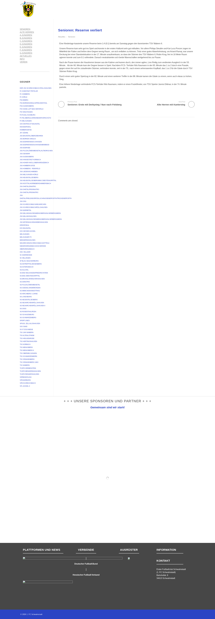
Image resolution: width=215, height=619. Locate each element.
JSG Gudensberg (27, 157)
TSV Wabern (25, 365)
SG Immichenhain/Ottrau (30, 291)
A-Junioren (26, 35)
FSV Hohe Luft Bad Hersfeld (31, 109)
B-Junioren (26, 38)
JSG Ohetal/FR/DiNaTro (29, 192)
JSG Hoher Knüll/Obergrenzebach (34, 163)
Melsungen (24, 234)
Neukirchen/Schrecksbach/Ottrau (34, 243)
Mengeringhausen (27, 240)
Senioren (71, 37)
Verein (23, 62)
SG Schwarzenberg (28, 317)
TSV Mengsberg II (27, 350)
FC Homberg (25, 94)
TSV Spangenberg (27, 359)
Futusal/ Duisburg (27, 115)
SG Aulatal (24, 270)
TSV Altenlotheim (27, 335)
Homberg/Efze (26, 130)
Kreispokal (24, 225)
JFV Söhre (24, 133)
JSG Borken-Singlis (28, 139)
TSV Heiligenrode (27, 338)
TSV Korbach (25, 344)
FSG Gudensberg (27, 106)
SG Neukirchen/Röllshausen (32, 303)
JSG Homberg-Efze (27, 165)
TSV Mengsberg (26, 347)
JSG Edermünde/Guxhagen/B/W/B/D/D (34, 145)
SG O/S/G (23, 309)
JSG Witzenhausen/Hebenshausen (34, 222)
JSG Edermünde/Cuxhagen (31, 142)
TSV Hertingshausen (28, 341)
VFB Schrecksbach (28, 383)
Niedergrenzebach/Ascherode (33, 246)
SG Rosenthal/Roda (28, 311)
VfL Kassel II (25, 386)
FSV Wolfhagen (26, 112)
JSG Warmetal (25, 210)
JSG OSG (23, 201)
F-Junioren (26, 50)
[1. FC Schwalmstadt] (36, 9)
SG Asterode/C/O (26, 267)
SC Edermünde (26, 255)
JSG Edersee (25, 148)
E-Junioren (26, 47)
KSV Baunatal (25, 228)
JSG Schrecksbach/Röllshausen (33, 207)
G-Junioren (26, 53)
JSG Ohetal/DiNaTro (28, 186)
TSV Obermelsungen (28, 353)
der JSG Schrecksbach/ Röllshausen (35, 88)
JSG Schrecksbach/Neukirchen (33, 204)
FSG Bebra (24, 100)
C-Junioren (26, 41)
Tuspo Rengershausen (29, 374)
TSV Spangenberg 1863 (29, 362)
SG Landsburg (26, 297)
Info (22, 59)
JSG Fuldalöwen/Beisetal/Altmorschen (36, 151)
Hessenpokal (25, 127)
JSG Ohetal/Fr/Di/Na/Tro (29, 189)
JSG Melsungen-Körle (29, 174)
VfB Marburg (25, 380)
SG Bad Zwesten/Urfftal (30, 276)
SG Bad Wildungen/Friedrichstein (34, 273)
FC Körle (23, 97)
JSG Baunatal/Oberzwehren (31, 136)
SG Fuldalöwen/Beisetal (30, 285)
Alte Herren (27, 32)
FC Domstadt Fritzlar (29, 91)
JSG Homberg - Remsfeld (30, 168)
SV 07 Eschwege (26, 329)
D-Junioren (26, 44)
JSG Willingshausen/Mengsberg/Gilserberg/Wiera (41, 219)
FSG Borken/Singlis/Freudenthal (33, 103)
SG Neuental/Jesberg (29, 300)
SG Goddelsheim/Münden (30, 288)
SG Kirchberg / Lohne (29, 294)
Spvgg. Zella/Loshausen (30, 323)
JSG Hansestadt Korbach (30, 160)
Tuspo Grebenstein (28, 368)
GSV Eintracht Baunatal (30, 124)
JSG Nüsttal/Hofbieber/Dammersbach (35, 183)
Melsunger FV (26, 237)
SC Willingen (25, 258)
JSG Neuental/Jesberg (29, 177)
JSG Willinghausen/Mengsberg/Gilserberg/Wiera (40, 213)
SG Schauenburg (27, 314)
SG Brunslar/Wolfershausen (32, 279)
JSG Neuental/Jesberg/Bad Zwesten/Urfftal (38, 180)
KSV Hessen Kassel (28, 231)
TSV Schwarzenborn (28, 356)
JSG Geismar (25, 154)
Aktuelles (61, 37)
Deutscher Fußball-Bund (86, 564)
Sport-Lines (25, 320)
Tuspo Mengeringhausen (30, 371)
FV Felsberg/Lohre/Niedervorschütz (35, 118)
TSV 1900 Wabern (26, 332)
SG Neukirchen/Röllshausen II (32, 306)
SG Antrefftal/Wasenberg (31, 264)
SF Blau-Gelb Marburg (29, 261)
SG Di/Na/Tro (25, 282)
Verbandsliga (25, 377)
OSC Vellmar (25, 252)
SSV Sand (23, 326)
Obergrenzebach (27, 249)
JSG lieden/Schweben (29, 171)
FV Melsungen (26, 121)
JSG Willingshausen (28, 216)
